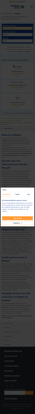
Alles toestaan (17, 218)
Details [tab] (17, 194)
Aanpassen (16, 223)
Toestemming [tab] (6, 194)
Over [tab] (28, 194)
